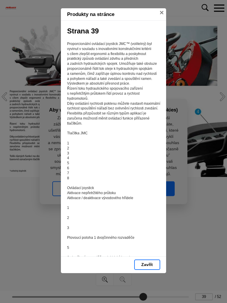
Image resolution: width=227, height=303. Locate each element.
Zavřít (147, 264)
